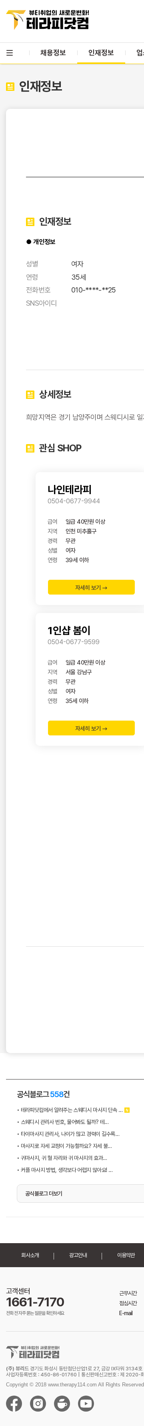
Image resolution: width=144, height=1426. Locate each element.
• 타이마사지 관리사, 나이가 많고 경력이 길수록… (68, 1134)
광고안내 (78, 1255)
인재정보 (101, 52)
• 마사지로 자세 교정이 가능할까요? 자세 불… (64, 1146)
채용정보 (53, 52)
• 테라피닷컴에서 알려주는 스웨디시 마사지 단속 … (69, 1110)
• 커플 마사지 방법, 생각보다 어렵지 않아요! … (64, 1170)
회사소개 (30, 1255)
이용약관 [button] (126, 1255)
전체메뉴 (9, 52)
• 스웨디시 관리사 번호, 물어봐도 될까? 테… (62, 1122)
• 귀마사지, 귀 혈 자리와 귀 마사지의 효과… (62, 1158)
